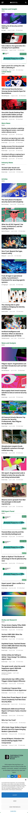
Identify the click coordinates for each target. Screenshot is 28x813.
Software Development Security (18, 457)
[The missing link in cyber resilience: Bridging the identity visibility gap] (14, 295)
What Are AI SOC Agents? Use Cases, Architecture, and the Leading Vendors (12, 226)
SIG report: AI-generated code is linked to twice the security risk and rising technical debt (13, 475)
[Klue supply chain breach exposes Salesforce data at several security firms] (14, 381)
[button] (25, 780)
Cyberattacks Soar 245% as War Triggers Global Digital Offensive (13, 680)
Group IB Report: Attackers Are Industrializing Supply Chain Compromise (13, 740)
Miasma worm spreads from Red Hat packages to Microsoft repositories (13, 502)
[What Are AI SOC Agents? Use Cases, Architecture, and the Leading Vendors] (14, 215)
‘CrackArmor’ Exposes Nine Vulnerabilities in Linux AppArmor (14, 689)
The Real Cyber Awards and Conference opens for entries (11, 168)
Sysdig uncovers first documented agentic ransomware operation (13, 147)
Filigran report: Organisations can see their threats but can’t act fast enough (14, 366)
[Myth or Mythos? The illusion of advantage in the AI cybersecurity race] (14, 547)
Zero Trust (23, 235)
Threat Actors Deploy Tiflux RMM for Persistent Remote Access (14, 626)
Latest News (6, 72)
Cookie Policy (13, 811)
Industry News (7, 163)
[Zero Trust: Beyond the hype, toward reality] (14, 242)
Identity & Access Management (18, 289)
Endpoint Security (21, 184)
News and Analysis (9, 343)
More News (6, 123)
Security (24, 76)
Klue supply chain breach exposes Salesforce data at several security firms (14, 392)
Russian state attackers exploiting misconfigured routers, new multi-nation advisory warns (13, 130)
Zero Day (24, 430)
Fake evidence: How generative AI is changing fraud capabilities (13, 47)
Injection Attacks (21, 100)
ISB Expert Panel (8, 511)
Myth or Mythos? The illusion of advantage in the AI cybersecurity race (14, 559)
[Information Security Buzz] (14, 2)
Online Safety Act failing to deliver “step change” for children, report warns (14, 657)
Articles (4, 179)
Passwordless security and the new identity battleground (13, 533)
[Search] (25, 2)
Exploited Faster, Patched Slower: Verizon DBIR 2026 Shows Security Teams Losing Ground (14, 646)
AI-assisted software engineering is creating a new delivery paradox (13, 155)
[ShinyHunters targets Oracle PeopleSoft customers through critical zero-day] (14, 437)
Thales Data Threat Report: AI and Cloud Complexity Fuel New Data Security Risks (14, 699)
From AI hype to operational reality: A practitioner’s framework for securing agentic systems (13, 279)
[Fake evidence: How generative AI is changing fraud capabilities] (14, 38)
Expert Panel (23, 54)
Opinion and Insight (9, 9)
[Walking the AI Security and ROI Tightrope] (14, 18)
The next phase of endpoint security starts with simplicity (12, 201)
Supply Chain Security (20, 374)
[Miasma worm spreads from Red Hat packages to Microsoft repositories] (14, 490)
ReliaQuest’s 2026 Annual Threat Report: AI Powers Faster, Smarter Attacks (14, 711)
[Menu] (3, 2)
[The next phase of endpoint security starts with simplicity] (14, 190)
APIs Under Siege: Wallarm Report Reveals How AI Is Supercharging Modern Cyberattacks (14, 729)
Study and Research (9, 620)
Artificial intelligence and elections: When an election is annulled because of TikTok (12, 333)
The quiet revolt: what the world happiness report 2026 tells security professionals (13, 668)
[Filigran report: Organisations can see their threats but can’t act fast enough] (14, 354)
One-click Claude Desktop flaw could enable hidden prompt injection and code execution (13, 114)
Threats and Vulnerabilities (19, 348)
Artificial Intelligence (20, 14)
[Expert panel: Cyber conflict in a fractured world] (14, 574)
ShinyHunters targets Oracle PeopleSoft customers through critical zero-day (13, 448)
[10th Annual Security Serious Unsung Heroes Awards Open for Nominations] (14, 81)
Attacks (24, 484)
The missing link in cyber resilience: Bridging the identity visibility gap (13, 307)
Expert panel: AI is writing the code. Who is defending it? (13, 66)
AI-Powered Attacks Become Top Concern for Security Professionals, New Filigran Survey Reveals (13, 420)
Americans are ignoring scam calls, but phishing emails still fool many (13, 139)
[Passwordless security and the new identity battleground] (14, 522)
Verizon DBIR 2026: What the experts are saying (12, 635)
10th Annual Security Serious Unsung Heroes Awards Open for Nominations (14, 91)
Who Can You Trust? (9, 720)
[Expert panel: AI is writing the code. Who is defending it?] (14, 58)
